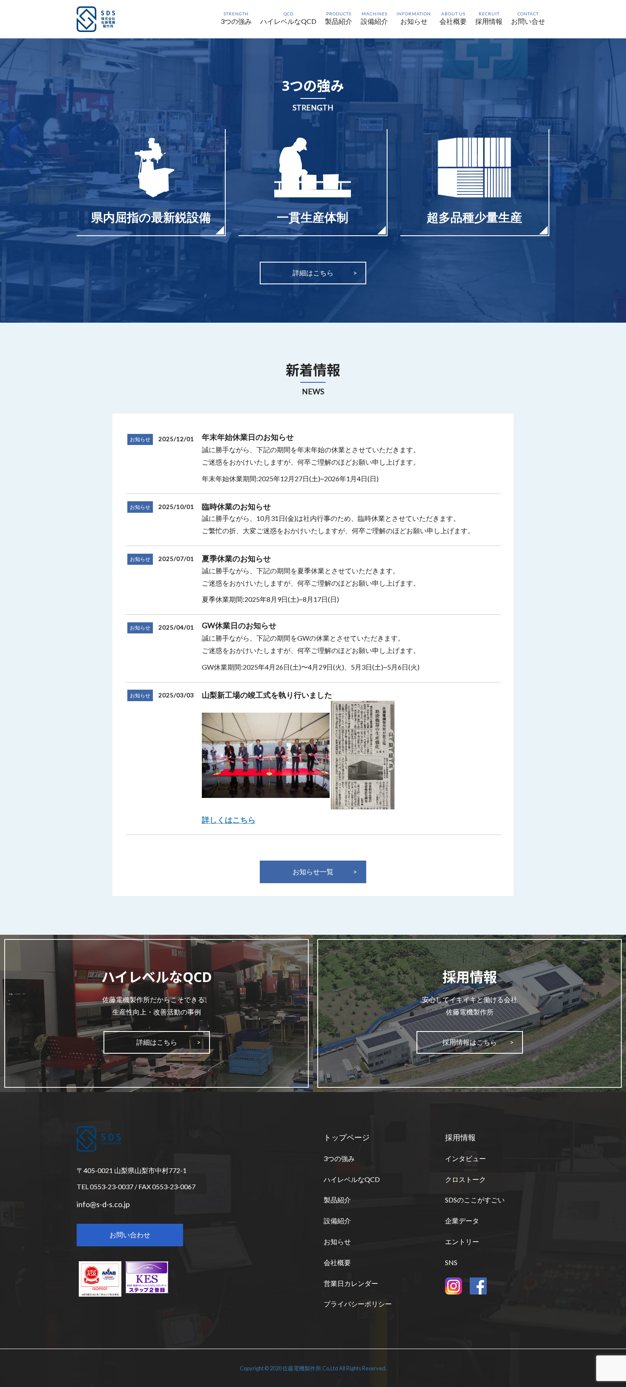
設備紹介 (337, 1221)
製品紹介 (337, 1200)
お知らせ (140, 439)
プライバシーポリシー (358, 1304)
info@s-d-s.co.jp (103, 1204)
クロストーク (465, 1179)
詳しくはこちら (229, 819)
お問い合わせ (129, 1235)
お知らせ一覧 (313, 871)
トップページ (347, 1137)
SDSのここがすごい (475, 1200)
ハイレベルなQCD (352, 1179)
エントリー (462, 1241)
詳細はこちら (313, 273)
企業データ (462, 1221)
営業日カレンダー (351, 1283)
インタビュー (465, 1158)
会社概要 (337, 1262)
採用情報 (460, 1137)
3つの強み (339, 1158)
